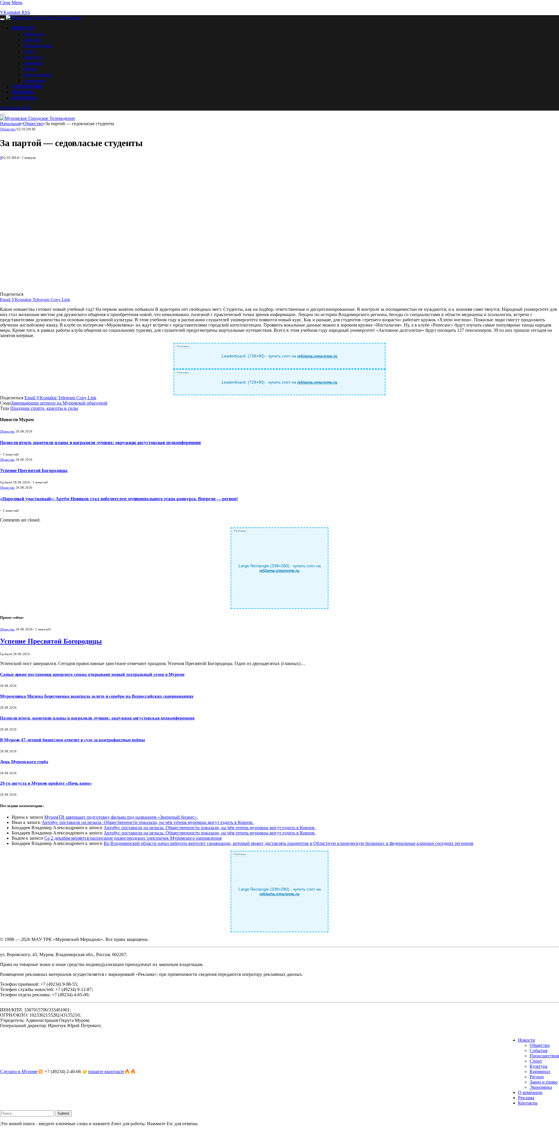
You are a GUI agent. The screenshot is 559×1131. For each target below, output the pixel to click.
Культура (32, 57)
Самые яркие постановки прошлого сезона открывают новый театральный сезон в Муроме (92, 674)
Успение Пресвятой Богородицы (34, 470)
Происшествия (37, 45)
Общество (33, 34)
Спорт (29, 51)
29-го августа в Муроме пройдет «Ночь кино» (46, 783)
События (31, 39)
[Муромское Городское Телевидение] (43, 17)
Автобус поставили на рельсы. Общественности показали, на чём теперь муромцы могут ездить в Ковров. (148, 822)
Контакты (24, 98)
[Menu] (2, 19)
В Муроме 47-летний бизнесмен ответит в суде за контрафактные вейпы (72, 740)
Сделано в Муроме (19, 1071)
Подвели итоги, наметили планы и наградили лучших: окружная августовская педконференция (100, 442)
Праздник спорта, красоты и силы (44, 408)
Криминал (33, 63)
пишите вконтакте (106, 1071)
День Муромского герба (24, 761)
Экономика (34, 80)
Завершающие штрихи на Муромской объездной (59, 402)
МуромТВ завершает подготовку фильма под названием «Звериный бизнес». (121, 817)
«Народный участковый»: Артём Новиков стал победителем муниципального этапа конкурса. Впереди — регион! (119, 498)
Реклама (22, 92)
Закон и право (37, 74)
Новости (23, 28)
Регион (30, 69)
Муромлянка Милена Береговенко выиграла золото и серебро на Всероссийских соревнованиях (97, 696)
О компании (27, 86)
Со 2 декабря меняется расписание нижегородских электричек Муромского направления (133, 838)
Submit (63, 1113)
